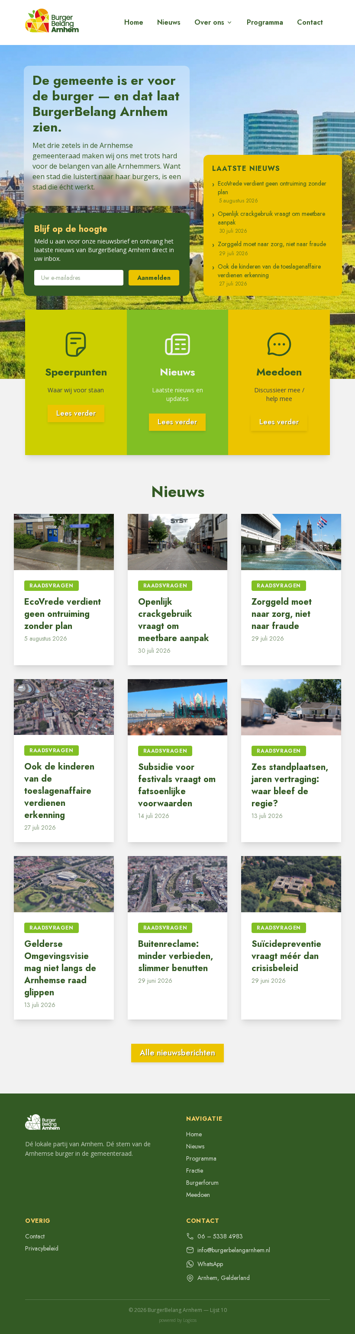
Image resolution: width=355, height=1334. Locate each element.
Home (133, 22)
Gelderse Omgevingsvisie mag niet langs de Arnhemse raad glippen (60, 968)
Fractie (194, 1170)
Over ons (209, 22)
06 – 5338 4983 (220, 1236)
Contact (310, 22)
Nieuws (169, 22)
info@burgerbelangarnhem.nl (233, 1250)
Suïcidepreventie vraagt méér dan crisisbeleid (286, 956)
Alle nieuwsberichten (177, 1052)
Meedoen (198, 1194)
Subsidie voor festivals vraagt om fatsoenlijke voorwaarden (177, 785)
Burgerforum (202, 1182)
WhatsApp (210, 1264)
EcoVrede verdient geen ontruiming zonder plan (62, 614)
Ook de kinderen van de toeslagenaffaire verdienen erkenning (59, 790)
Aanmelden (154, 277)
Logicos (190, 1320)
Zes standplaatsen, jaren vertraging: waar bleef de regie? (290, 785)
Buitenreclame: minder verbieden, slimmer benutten (175, 956)
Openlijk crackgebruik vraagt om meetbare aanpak (173, 620)
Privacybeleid (41, 1248)
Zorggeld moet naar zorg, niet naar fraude (282, 614)
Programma (265, 22)
